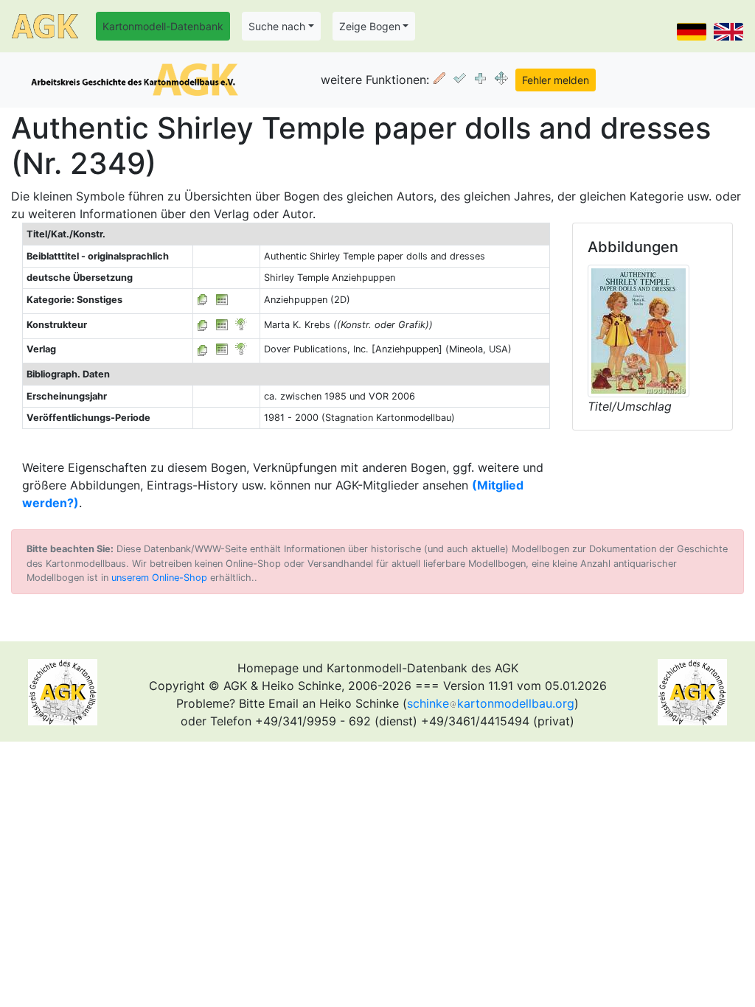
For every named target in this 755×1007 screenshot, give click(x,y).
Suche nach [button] (276, 26)
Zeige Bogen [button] (369, 26)
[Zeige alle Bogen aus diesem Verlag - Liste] (202, 349)
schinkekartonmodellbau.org (490, 703)
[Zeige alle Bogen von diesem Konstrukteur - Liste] (202, 324)
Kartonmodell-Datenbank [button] (162, 26)
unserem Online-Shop (159, 577)
